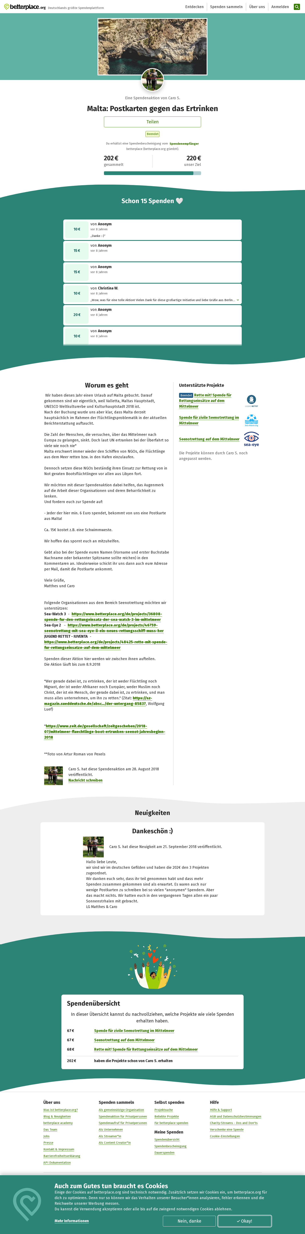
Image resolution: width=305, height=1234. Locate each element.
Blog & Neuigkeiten (57, 1116)
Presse (48, 1143)
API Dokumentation (57, 1162)
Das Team (50, 1129)
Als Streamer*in (110, 1136)
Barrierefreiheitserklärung (61, 1156)
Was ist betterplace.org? (60, 1110)
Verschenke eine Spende (227, 1129)
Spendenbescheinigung (170, 1146)
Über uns (257, 7)
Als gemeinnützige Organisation (121, 1110)
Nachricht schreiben (85, 780)
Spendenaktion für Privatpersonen (123, 1116)
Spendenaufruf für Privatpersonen (123, 1123)
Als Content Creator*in (115, 1143)
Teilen (152, 122)
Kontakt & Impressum (58, 1149)
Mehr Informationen (72, 1221)
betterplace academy (58, 1123)
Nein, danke (189, 1221)
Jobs (46, 1136)
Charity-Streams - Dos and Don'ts (234, 1123)
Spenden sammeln (226, 7)
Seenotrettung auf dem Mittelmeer (209, 439)
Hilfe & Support (221, 1110)
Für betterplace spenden (171, 1123)
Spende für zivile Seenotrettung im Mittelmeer (134, 1030)
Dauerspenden (164, 1152)
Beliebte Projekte (166, 1116)
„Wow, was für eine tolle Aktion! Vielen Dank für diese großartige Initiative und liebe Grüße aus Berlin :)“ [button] (161, 300)
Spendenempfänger (184, 144)
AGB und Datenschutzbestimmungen (235, 1116)
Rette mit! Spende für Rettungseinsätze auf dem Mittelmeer (205, 401)
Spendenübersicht (166, 1139)
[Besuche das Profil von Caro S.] (152, 80)
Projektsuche (163, 1110)
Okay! (246, 1221)
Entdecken (194, 7)
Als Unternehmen (111, 1129)
